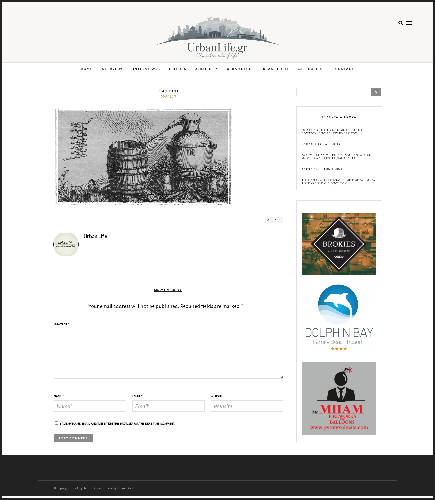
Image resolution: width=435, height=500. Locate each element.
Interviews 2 (147, 69)
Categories (310, 69)
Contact (344, 69)
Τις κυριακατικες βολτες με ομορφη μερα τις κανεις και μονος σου (338, 182)
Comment (61, 324)
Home (86, 69)
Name (59, 396)
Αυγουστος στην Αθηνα (322, 169)
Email (137, 396)
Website (217, 396)
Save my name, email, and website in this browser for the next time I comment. (117, 423)
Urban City (207, 69)
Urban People (274, 69)
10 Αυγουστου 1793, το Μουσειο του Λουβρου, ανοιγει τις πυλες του (332, 131)
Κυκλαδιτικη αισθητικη (322, 144)
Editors (177, 69)
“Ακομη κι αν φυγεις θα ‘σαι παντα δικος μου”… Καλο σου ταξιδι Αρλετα (337, 156)
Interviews (112, 69)
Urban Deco (239, 69)
